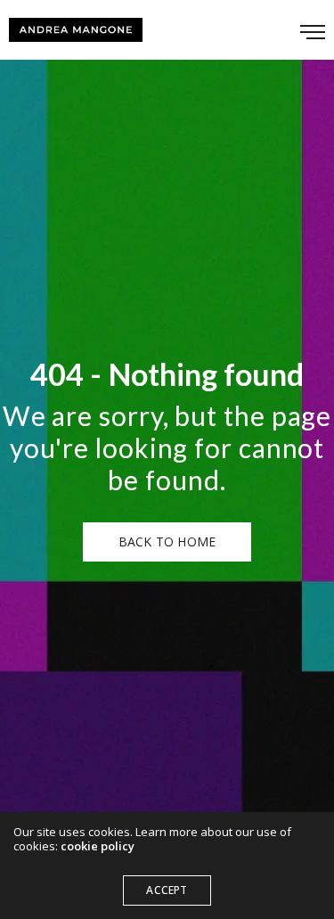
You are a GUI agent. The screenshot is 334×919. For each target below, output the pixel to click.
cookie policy (97, 846)
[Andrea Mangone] (76, 30)
